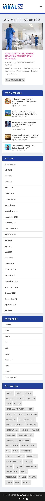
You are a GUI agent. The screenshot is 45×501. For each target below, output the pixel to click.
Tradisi (22, 477)
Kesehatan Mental (14, 425)
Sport (24, 150)
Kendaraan (32, 414)
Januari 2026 (10, 205)
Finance (8, 324)
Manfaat (10, 440)
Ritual (9, 466)
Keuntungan (12, 430)
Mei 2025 (8, 252)
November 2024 (11, 287)
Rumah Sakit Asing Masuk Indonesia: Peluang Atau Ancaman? (19, 56)
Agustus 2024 (10, 305)
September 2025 (11, 228)
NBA (8, 451)
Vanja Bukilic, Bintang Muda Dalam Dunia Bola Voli (24, 147)
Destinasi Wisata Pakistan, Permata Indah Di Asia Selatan (25, 113)
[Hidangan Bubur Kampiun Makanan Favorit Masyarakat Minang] (8, 101)
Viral (17, 482)
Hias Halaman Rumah (15, 409)
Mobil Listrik (12, 445)
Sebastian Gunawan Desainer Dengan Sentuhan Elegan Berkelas (24, 124)
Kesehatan (11, 419)
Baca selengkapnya (15, 80)
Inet (6, 348)
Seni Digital (31, 466)
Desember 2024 (11, 281)
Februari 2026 (10, 199)
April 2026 (9, 187)
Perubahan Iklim (13, 461)
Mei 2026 (8, 182)
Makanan (10, 435)
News (7, 354)
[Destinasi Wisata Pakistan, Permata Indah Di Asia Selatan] (8, 113)
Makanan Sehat (25, 435)
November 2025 (11, 217)
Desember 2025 (11, 211)
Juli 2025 (8, 240)
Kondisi (24, 430)
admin (10, 62)
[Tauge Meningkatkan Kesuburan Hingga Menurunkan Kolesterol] (8, 137)
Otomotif (9, 360)
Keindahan (18, 414)
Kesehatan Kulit (27, 419)
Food (24, 106)
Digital (21, 398)
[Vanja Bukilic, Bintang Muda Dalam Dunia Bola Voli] (8, 147)
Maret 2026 (9, 193)
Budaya (28, 393)
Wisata (26, 482)
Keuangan (31, 425)
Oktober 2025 (10, 223)
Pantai (9, 456)
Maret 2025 (9, 264)
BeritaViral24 (22, 495)
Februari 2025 (10, 269)
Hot (23, 129)
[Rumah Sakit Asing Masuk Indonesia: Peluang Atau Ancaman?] (22, 36)
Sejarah (18, 466)
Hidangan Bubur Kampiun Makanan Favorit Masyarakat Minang (24, 101)
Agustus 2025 (10, 234)
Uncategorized (11, 377)
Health (26, 62)
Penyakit (20, 456)
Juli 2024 (8, 310)
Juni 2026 (8, 176)
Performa (31, 456)
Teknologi (11, 477)
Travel (24, 116)
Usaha (9, 482)
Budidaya (10, 398)
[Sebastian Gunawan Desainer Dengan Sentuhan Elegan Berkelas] (8, 124)
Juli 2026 (8, 170)
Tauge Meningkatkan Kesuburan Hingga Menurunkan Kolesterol (25, 136)
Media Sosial (23, 440)
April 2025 (9, 258)
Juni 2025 (8, 246)
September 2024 (11, 299)
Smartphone (12, 472)
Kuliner (35, 430)
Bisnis (18, 393)
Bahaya (9, 393)
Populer (28, 461)
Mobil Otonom (28, 445)
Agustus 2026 (10, 164)
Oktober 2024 (10, 293)
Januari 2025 (10, 275)
